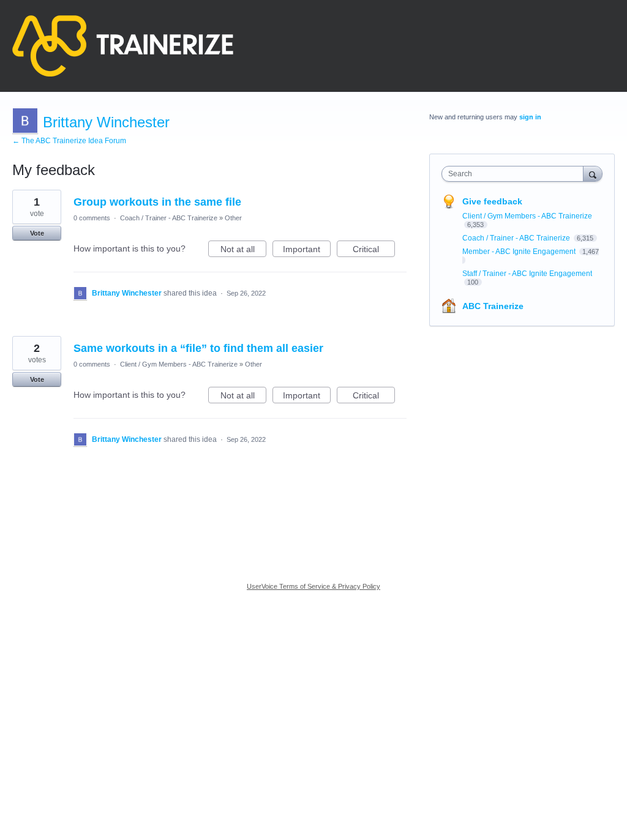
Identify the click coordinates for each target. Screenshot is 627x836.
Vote (37, 233)
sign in (530, 117)
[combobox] (515, 174)
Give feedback (492, 201)
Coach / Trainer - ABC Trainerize (168, 218)
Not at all (243, 250)
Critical (374, 250)
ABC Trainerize (493, 306)
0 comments (91, 218)
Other (233, 218)
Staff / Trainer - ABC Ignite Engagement (527, 273)
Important (307, 250)
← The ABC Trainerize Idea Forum (69, 140)
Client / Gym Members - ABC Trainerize (179, 364)
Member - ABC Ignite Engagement (519, 251)
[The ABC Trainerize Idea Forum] (122, 46)
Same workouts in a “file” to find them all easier (198, 348)
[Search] (593, 173)
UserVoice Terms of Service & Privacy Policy (313, 586)
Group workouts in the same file (157, 202)
